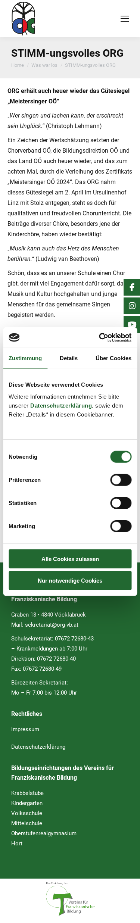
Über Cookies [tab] (113, 358)
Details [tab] (69, 358)
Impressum (25, 729)
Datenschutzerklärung (61, 405)
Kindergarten (27, 803)
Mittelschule (26, 823)
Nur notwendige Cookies (70, 580)
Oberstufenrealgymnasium (44, 833)
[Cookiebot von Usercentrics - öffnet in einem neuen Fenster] (99, 337)
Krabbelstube (27, 793)
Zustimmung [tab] (25, 358)
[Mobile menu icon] (125, 18)
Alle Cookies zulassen (70, 558)
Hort (16, 843)
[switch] (120, 480)
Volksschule (26, 813)
